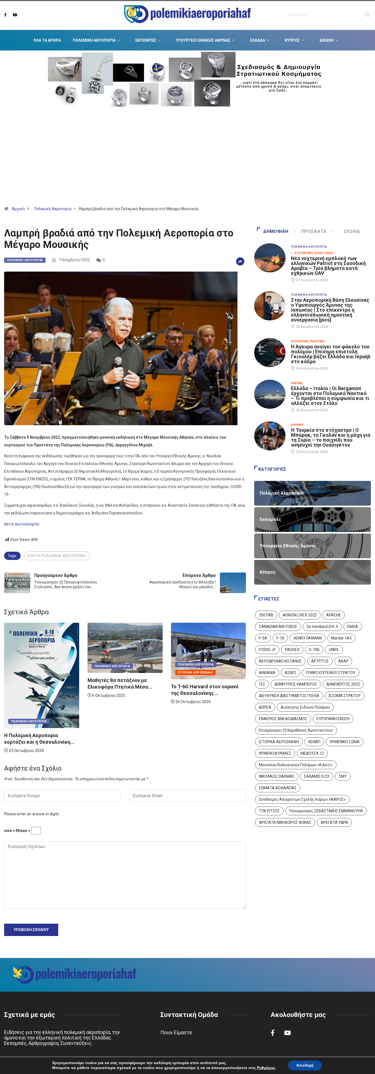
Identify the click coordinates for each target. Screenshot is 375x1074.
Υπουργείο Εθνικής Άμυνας (203, 40)
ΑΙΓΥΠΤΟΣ (320, 661)
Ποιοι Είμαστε (176, 1032)
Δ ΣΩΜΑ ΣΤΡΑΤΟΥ (345, 696)
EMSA (352, 626)
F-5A (263, 638)
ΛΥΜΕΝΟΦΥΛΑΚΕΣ (275, 753)
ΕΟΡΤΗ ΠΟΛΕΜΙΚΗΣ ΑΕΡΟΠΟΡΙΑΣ (57, 556)
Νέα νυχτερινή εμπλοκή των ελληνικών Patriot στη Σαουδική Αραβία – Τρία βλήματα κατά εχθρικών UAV (328, 265)
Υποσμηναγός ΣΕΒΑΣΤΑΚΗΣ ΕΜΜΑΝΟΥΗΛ (326, 811)
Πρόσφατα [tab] (314, 231)
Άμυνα (296, 383)
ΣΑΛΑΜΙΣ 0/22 (316, 776)
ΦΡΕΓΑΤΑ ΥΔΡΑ (334, 822)
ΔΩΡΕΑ (265, 707)
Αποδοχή (305, 1065)
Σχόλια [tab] (352, 231)
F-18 (280, 638)
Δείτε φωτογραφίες (22, 524)
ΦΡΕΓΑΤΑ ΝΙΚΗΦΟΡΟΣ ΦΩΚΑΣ (285, 822)
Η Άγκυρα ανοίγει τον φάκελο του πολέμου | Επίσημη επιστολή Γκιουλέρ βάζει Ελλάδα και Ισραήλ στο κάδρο (331, 354)
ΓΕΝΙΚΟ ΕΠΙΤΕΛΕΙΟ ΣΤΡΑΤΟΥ (331, 672)
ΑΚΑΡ (343, 661)
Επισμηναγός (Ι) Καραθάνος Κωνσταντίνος (296, 730)
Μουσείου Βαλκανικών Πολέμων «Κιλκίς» (296, 765)
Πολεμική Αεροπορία (94, 40)
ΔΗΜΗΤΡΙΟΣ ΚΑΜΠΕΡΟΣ (296, 684)
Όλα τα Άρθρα (47, 40)
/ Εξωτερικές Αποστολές (312, 253)
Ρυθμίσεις (266, 1067)
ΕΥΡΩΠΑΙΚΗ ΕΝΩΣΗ (333, 719)
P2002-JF (267, 649)
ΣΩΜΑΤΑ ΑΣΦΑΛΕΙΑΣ (277, 788)
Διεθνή (327, 40)
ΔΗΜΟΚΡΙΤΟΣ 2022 (343, 684)
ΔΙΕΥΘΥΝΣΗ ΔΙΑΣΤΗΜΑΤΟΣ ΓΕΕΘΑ (289, 696)
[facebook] (5, 15)
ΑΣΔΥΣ (290, 672)
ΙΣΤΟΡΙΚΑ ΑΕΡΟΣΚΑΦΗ (279, 742)
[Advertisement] (187, 163)
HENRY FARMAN (307, 638)
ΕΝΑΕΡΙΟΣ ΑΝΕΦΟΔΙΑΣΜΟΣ (283, 719)
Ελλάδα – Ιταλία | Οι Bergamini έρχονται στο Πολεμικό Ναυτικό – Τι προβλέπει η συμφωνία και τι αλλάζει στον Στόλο (330, 395)
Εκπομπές (145, 40)
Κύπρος (292, 40)
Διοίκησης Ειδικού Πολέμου (305, 707)
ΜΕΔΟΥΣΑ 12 (312, 753)
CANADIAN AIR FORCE (278, 626)
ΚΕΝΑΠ (314, 742)
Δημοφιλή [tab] (275, 231)
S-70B (314, 649)
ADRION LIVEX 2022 (300, 615)
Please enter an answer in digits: (32, 814)
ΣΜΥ (343, 776)
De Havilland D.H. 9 (322, 626)
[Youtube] (15, 15)
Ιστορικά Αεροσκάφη (112, 672)
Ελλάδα (257, 40)
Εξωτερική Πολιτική (307, 341)
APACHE (333, 615)
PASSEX (292, 649)
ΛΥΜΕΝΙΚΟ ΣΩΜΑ (345, 742)
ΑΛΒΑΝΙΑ (267, 672)
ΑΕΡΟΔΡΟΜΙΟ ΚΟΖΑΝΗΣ (280, 661)
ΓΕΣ (262, 684)
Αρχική (18, 209)
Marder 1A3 (341, 638)
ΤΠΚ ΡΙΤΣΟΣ (269, 811)
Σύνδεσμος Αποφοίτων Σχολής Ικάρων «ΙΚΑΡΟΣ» (302, 799)
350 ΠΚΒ (266, 615)
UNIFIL (334, 649)
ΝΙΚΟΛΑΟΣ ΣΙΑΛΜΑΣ (277, 776)
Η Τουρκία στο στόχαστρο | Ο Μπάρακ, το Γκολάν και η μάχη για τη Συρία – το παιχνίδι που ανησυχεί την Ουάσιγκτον (330, 437)
